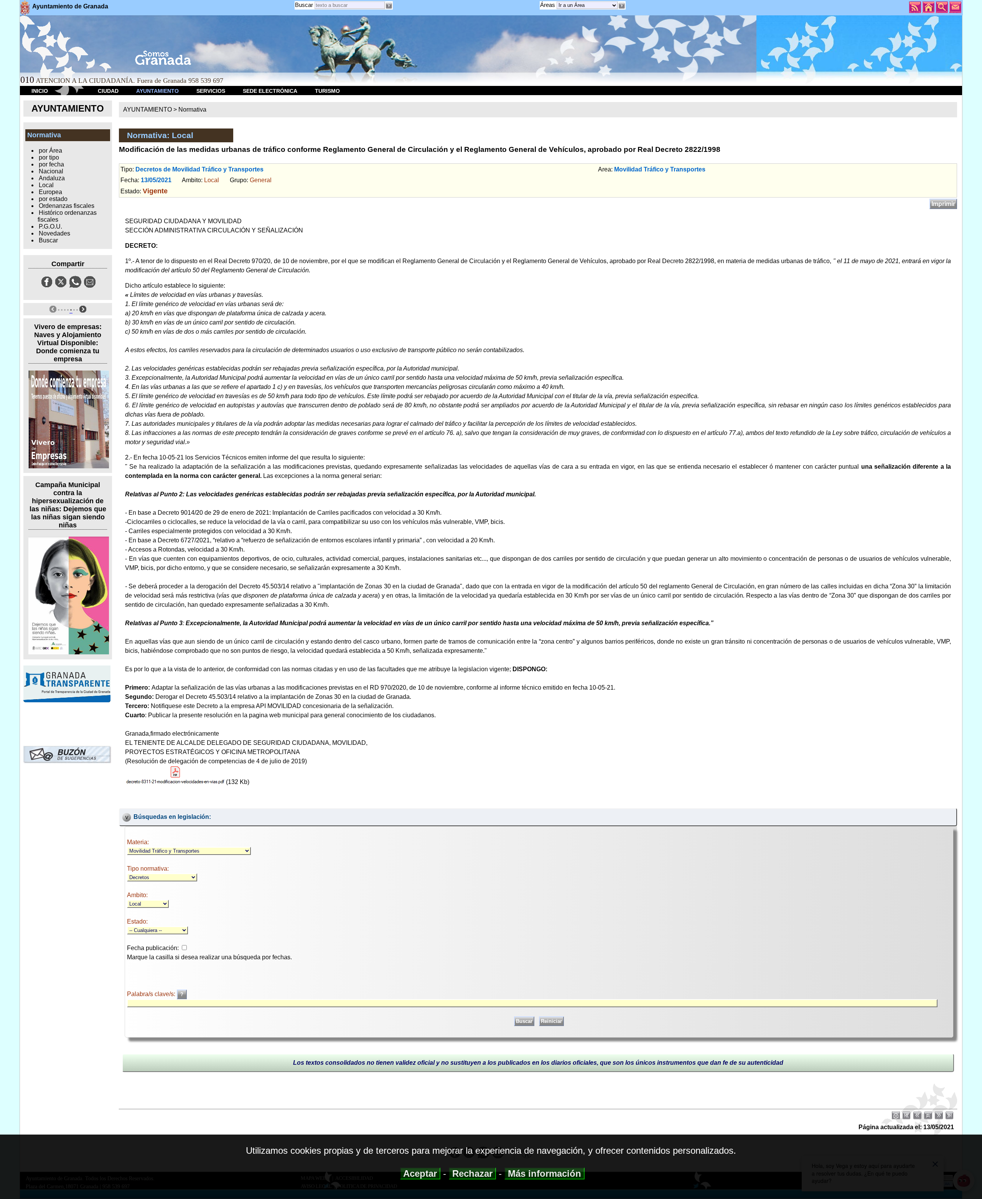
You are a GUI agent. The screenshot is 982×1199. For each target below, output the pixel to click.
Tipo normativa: (148, 868)
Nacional (51, 171)
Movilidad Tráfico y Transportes (659, 169)
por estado (53, 199)
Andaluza (52, 178)
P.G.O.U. (50, 226)
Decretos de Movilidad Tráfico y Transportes (199, 169)
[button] (622, 5)
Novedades (54, 233)
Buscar (304, 5)
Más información (544, 1173)
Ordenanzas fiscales (66, 206)
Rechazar (472, 1173)
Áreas (548, 5)
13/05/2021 (156, 180)
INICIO (39, 91)
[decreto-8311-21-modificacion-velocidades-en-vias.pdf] (175, 775)
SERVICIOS (210, 91)
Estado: (137, 921)
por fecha (51, 164)
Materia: (138, 842)
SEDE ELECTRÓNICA (270, 91)
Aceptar (420, 1173)
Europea (50, 192)
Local (46, 185)
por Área (50, 150)
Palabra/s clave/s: (152, 994)
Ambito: (137, 895)
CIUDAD (108, 91)
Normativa (192, 109)
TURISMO (327, 91)
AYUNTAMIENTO (157, 91)
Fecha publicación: (153, 948)
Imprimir (943, 204)
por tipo (49, 157)
